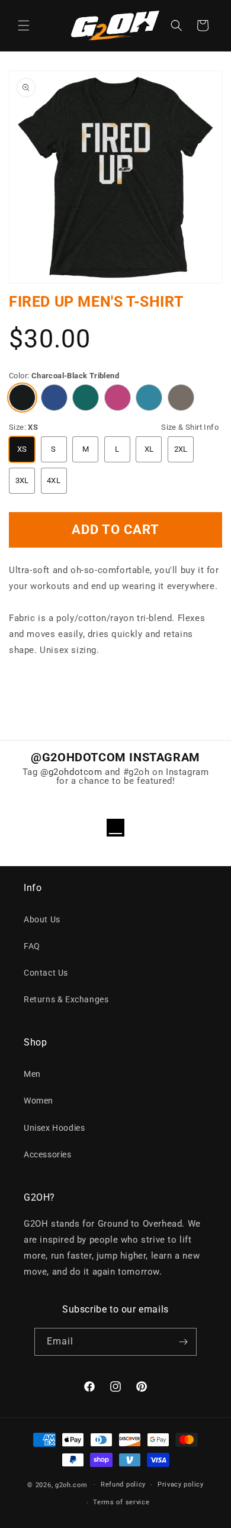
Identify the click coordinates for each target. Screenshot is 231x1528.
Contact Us (46, 972)
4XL (53, 480)
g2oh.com (71, 1484)
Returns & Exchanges (66, 999)
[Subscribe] (183, 1342)
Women (38, 1100)
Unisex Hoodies (54, 1128)
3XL (22, 480)
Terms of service (121, 1502)
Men (32, 1074)
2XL (181, 449)
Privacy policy (181, 1484)
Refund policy (123, 1484)
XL (149, 449)
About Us (42, 919)
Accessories (48, 1154)
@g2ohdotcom (71, 772)
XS (22, 449)
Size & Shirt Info (190, 427)
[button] (24, 25)
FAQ (32, 946)
